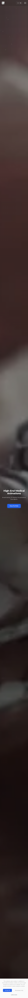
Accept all (7, 990)
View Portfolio (14, 506)
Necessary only (19, 990)
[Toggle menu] (25, 3)
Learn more (14, 994)
